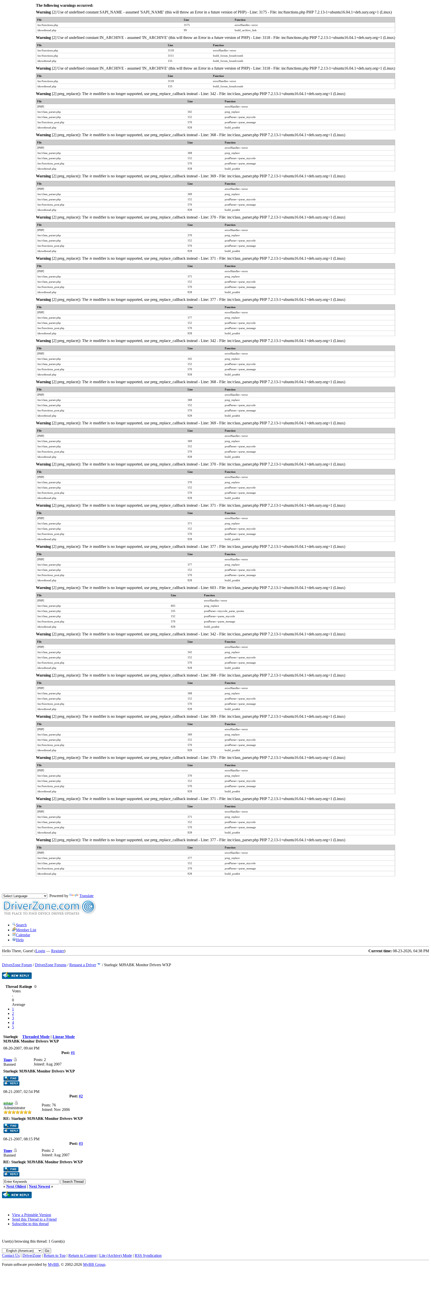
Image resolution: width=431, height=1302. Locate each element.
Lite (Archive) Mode (115, 1255)
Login (40, 951)
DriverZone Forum (17, 965)
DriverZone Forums (50, 965)
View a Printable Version (31, 1215)
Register (57, 951)
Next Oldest (16, 1186)
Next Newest (39, 1186)
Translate (86, 896)
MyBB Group (94, 1264)
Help (20, 940)
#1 (73, 1053)
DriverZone (31, 1255)
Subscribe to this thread (30, 1224)
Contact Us (11, 1255)
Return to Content (82, 1255)
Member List (26, 930)
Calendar (23, 935)
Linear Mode (64, 1037)
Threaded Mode (36, 1037)
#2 (81, 1096)
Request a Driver (82, 965)
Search (21, 925)
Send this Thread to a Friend (34, 1219)
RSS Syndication (148, 1255)
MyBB (53, 1264)
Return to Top (55, 1255)
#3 (81, 1143)
